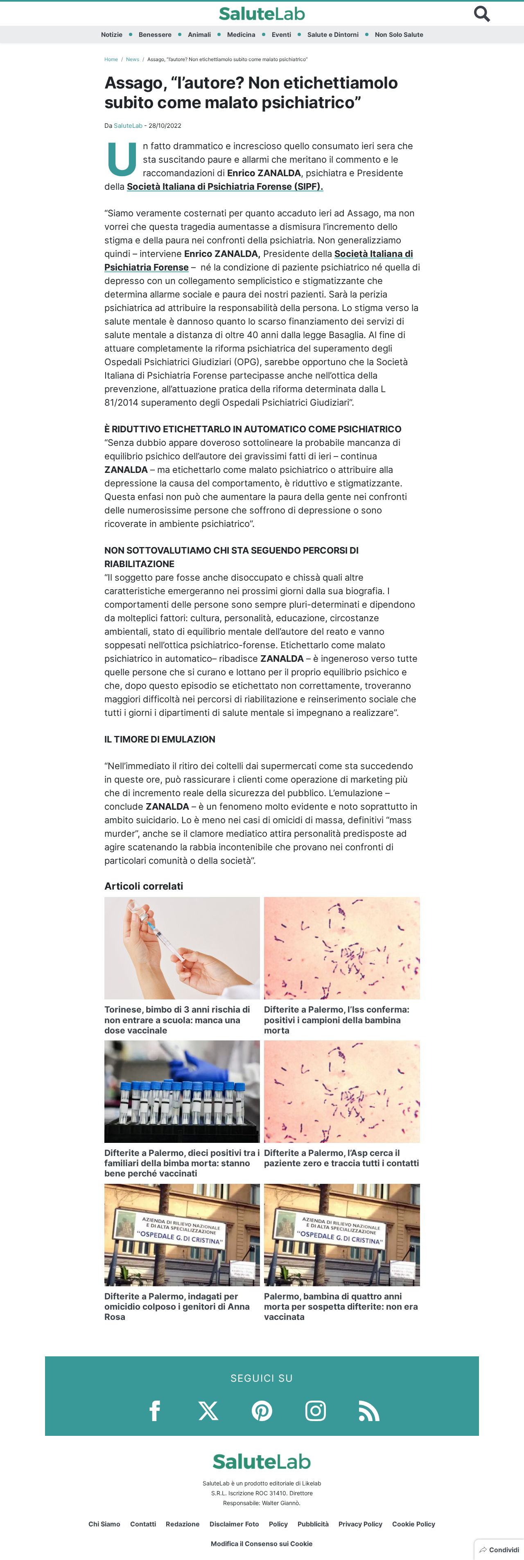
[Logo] (262, 14)
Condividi (504, 1550)
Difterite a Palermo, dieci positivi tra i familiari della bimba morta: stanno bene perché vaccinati (182, 1163)
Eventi (281, 35)
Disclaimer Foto (234, 1524)
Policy (278, 1524)
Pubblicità (313, 1524)
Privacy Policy (360, 1524)
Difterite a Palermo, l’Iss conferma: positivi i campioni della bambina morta (336, 1019)
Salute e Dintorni (333, 35)
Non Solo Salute (399, 35)
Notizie (111, 35)
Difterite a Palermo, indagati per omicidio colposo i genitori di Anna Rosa (177, 1306)
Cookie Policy (413, 1524)
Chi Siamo (104, 1524)
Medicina (241, 35)
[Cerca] (482, 14)
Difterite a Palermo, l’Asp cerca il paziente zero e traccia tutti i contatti (341, 1158)
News (132, 59)
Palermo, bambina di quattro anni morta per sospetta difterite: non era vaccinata (341, 1306)
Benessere (155, 35)
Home (111, 59)
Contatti (143, 1524)
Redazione (183, 1524)
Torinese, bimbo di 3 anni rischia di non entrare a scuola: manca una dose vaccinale (177, 1019)
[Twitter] (208, 1410)
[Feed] (369, 1410)
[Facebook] (155, 1410)
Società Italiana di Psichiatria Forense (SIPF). (225, 186)
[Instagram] (315, 1410)
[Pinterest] (262, 1410)
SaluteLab (128, 125)
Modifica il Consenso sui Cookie (262, 1544)
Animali (199, 35)
